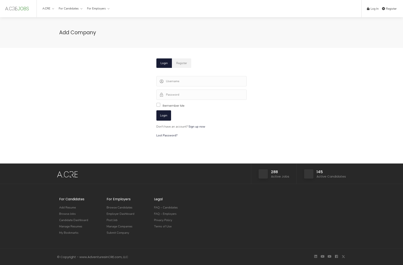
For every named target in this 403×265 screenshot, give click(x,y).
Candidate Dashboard (73, 220)
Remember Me (173, 106)
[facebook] (336, 257)
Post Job (112, 220)
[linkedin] (315, 257)
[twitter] (343, 257)
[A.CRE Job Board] (17, 7)
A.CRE (46, 9)
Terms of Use (162, 226)
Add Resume (67, 208)
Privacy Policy (163, 220)
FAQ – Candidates (166, 208)
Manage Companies (119, 226)
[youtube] (322, 257)
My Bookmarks (69, 233)
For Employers (96, 9)
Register (391, 9)
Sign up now (196, 127)
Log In (374, 9)
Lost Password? (166, 135)
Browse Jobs (67, 214)
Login (164, 63)
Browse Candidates (119, 208)
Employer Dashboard (120, 214)
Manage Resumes (70, 226)
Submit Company (118, 233)
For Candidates (69, 9)
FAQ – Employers (165, 214)
